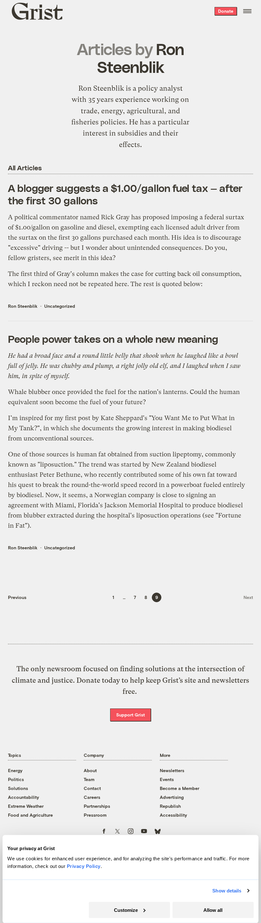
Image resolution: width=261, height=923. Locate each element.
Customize (126, 909)
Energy (15, 770)
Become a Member (179, 788)
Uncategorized (59, 306)
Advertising (172, 797)
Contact (92, 788)
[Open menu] (247, 11)
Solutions (18, 788)
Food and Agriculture (30, 815)
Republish (170, 806)
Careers (92, 797)
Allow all (212, 909)
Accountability (23, 797)
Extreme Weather (26, 806)
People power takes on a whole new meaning (113, 338)
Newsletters (172, 770)
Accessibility (173, 815)
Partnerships (97, 806)
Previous (17, 597)
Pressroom (95, 815)
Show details (226, 890)
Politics (16, 779)
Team (89, 779)
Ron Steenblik (23, 306)
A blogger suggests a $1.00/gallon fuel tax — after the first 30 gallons (125, 193)
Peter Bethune (60, 474)
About (90, 770)
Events (167, 779)
